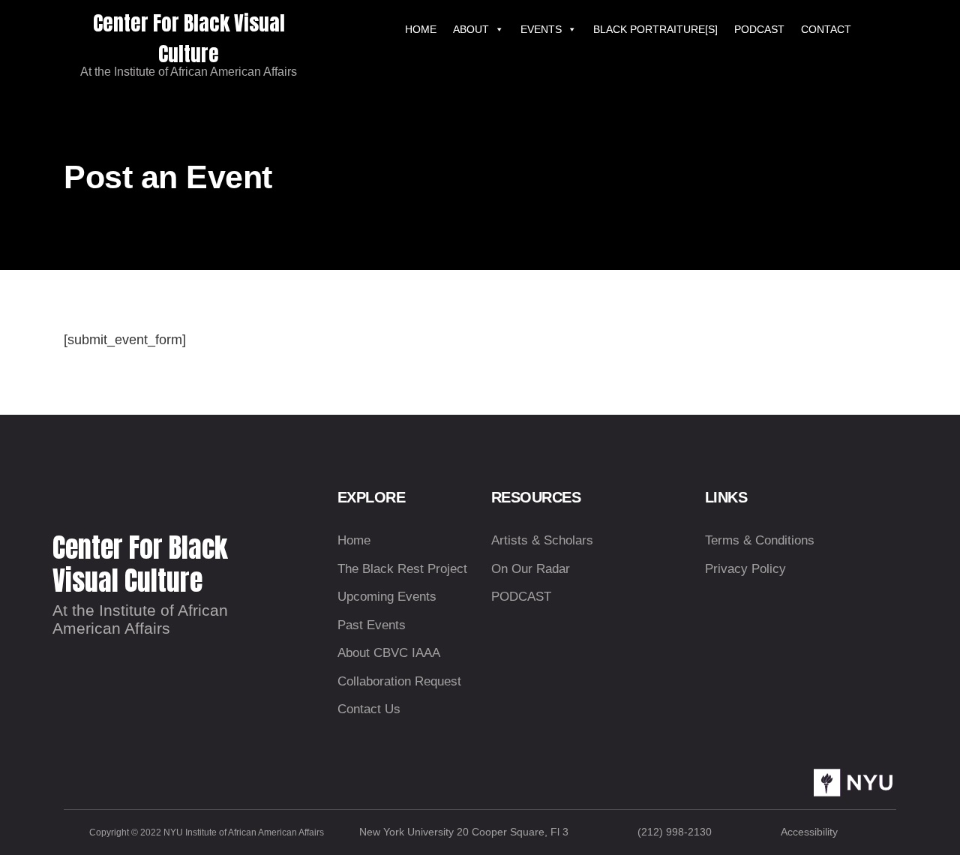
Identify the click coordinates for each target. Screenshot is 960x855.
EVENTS (541, 29)
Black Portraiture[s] (655, 29)
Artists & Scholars (542, 540)
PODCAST (759, 29)
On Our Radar (530, 569)
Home (354, 540)
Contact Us (369, 709)
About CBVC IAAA (389, 653)
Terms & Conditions (759, 540)
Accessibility (809, 832)
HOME (420, 29)
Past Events (372, 625)
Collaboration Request (399, 681)
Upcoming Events (387, 597)
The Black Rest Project (402, 569)
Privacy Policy (745, 569)
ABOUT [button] (471, 29)
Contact (826, 29)
